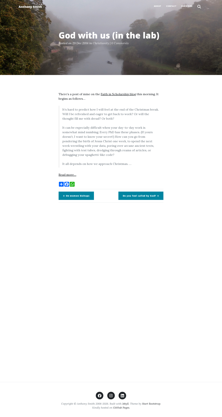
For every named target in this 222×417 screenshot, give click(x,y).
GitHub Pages (121, 407)
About (157, 6)
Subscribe (187, 6)
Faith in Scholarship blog (118, 94)
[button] (199, 6)
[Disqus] (111, 247)
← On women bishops (76, 195)
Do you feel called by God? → (141, 195)
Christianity (101, 43)
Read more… (67, 175)
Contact (171, 6)
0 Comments (120, 43)
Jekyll (125, 403)
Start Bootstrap (151, 403)
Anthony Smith (30, 7)
